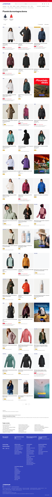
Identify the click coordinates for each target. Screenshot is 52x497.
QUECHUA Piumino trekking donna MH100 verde (25, 95)
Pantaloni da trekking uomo (38, 429)
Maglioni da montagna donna (23, 428)
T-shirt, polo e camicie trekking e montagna (9, 427)
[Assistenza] (45, 4)
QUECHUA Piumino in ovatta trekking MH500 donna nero (25, 44)
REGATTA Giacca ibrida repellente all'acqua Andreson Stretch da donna (25, 345)
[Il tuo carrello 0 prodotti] (48, 4)
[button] (14, 48)
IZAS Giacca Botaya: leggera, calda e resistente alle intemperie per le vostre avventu (40, 371)
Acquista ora (41, 171)
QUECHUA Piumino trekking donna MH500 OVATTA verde (41, 147)
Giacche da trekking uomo (22, 429)
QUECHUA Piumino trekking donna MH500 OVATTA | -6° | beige (9, 195)
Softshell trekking (21, 430)
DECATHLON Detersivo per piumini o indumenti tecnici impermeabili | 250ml (41, 296)
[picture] (10, 34)
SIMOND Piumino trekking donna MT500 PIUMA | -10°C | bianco (10, 44)
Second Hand (39, 6)
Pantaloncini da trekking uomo (38, 430)
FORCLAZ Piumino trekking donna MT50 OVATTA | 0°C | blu (40, 44)
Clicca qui (41, 319)
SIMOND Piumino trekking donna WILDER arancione (25, 296)
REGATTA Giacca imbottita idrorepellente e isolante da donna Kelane (25, 221)
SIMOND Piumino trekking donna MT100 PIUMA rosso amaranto (10, 70)
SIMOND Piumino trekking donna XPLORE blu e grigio (10, 270)
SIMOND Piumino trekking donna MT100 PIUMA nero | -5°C (41, 70)
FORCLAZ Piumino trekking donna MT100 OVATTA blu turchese (9, 147)
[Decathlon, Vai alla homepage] (6, 3)
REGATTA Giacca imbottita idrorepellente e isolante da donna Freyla (10, 296)
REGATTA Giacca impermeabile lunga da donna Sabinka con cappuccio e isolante (40, 345)
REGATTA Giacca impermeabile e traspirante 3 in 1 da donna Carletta (41, 221)
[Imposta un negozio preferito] (43, 4)
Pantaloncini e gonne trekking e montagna (9, 429)
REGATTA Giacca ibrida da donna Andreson (10, 345)
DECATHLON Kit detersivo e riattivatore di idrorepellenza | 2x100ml (25, 246)
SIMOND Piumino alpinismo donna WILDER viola (25, 171)
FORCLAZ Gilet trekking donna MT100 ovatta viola (25, 121)
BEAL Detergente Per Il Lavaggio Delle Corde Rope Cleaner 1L (25, 396)
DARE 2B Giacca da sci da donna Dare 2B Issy (10, 220)
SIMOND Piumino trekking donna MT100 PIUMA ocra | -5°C (26, 270)
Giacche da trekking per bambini (23, 427)
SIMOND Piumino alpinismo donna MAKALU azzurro (41, 195)
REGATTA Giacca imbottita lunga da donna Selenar (25, 320)
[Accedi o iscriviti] (46, 4)
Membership (43, 6)
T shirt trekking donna (6, 428)
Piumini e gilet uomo (5, 19)
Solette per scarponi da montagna (39, 428)
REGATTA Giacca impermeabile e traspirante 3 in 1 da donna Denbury (10, 121)
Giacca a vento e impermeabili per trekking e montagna (42, 427)
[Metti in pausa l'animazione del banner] (47, 1)
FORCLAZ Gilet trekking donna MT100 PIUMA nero (10, 320)
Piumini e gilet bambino (11, 19)
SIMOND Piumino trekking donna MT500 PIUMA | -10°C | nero (26, 70)
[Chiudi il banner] (48, 1)
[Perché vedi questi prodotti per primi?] (38, 24)
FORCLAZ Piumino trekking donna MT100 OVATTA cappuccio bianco (9, 95)
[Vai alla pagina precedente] (23, 404)
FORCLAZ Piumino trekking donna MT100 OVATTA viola (25, 195)
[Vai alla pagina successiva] (29, 404)
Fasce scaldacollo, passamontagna (8, 430)
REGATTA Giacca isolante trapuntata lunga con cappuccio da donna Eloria (41, 270)
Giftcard (47, 6)
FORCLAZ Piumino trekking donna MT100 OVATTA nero (40, 121)
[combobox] (46, 24)
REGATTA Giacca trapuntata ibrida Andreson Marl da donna (10, 370)
